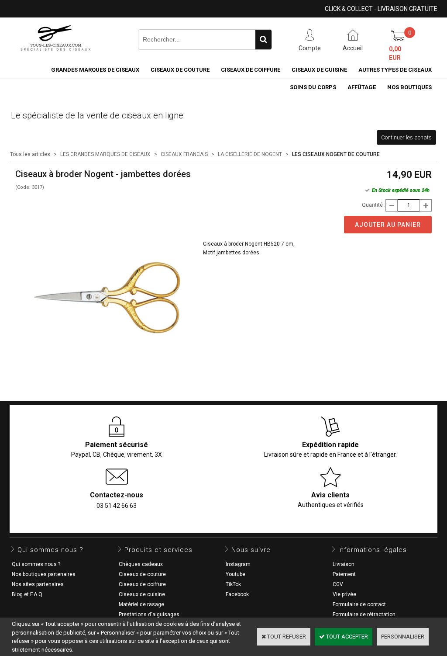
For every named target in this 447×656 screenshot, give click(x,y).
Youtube (235, 574)
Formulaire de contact (359, 604)
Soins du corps (313, 87)
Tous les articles (30, 154)
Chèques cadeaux (141, 564)
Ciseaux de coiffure (250, 69)
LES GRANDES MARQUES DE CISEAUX (105, 154)
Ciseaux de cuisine (319, 69)
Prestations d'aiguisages (149, 614)
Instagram (238, 564)
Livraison (343, 564)
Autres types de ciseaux (395, 69)
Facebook (237, 594)
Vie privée (344, 594)
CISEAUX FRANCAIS (184, 154)
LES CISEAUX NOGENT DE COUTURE (336, 154)
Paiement (344, 574)
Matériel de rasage (141, 604)
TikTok (233, 584)
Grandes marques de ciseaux (95, 69)
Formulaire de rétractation (364, 614)
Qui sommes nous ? (36, 564)
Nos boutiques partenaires (44, 574)
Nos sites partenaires (38, 584)
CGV (338, 584)
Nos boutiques (409, 87)
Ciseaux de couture (180, 69)
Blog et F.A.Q (27, 594)
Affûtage (361, 87)
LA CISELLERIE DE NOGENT (250, 154)
